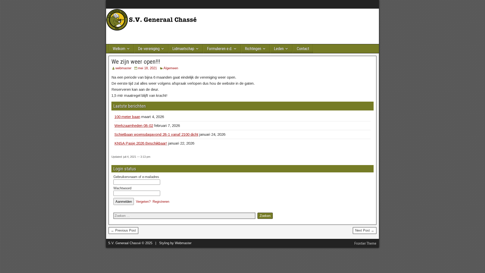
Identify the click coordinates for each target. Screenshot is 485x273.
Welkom (119, 48)
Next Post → (364, 230)
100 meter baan (127, 117)
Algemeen (170, 68)
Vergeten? (143, 201)
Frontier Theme (365, 243)
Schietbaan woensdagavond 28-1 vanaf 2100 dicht (156, 134)
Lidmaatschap (183, 48)
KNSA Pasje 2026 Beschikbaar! (140, 143)
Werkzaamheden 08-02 (133, 125)
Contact (303, 48)
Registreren (161, 201)
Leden (279, 48)
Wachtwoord (122, 188)
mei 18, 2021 (147, 68)
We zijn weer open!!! (135, 61)
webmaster (123, 68)
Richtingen (253, 48)
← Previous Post (123, 230)
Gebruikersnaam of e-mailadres (136, 177)
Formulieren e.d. (219, 48)
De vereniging (149, 48)
